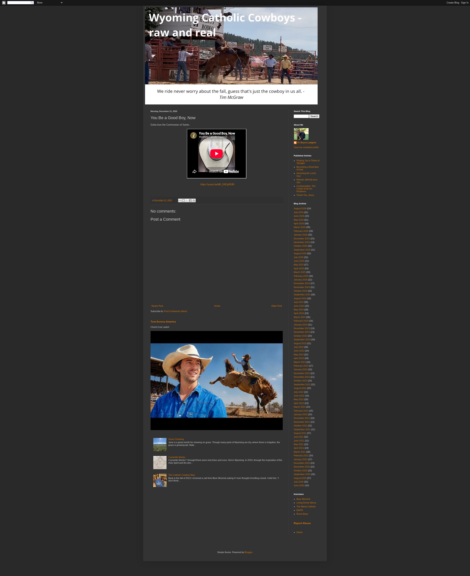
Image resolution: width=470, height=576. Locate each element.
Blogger (248, 552)
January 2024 (301, 324)
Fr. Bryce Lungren (306, 142)
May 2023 (299, 354)
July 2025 (298, 257)
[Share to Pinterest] (194, 200)
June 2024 (299, 306)
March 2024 (300, 317)
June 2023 (299, 350)
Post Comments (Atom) (175, 311)
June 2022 (299, 395)
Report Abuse (302, 523)
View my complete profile (306, 147)
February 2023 (301, 366)
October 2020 (300, 470)
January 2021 (301, 459)
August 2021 (300, 433)
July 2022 (298, 392)
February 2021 (301, 455)
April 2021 (299, 448)
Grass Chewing (176, 439)
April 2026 (299, 223)
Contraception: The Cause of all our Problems (306, 189)
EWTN (300, 510)
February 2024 (301, 321)
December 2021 (302, 418)
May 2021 (299, 444)
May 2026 (299, 220)
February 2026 (301, 231)
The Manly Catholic (306, 506)
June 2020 (299, 485)
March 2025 (300, 272)
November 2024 (302, 287)
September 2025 (302, 250)
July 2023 (298, 347)
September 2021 (302, 429)
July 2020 (298, 482)
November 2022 (302, 377)
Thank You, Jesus (305, 195)
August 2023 (300, 343)
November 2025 (302, 242)
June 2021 (299, 440)
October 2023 (300, 336)
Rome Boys (302, 514)
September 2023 (302, 339)
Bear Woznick (303, 499)
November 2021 (302, 422)
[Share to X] (187, 200)
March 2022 (300, 407)
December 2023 (302, 328)
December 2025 (302, 238)
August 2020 (300, 478)
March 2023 (300, 362)
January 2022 (301, 414)
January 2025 (301, 279)
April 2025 (299, 268)
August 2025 (300, 253)
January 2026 (301, 234)
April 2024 (299, 313)
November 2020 (302, 466)
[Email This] (180, 200)
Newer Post (157, 306)
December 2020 (302, 463)
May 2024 (299, 309)
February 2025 (301, 276)
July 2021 (298, 437)
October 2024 (300, 291)
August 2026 (300, 208)
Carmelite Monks (176, 457)
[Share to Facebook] (190, 200)
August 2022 (300, 388)
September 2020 (302, 474)
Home (217, 306)
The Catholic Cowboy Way (181, 475)
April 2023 (299, 358)
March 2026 (300, 227)
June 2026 (299, 216)
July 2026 (298, 212)
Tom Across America (163, 321)
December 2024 (302, 283)
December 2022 (302, 373)
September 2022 (302, 384)
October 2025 (300, 246)
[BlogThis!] (183, 200)
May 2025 (299, 264)
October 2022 (300, 380)
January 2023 (301, 369)
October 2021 (300, 425)
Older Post (276, 306)
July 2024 (298, 302)
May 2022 (299, 399)
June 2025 (299, 261)
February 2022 (301, 411)
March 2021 (300, 452)
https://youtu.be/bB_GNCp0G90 (216, 184)
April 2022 (299, 403)
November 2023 (302, 332)
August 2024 (300, 298)
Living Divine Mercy (306, 502)
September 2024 (302, 294)
